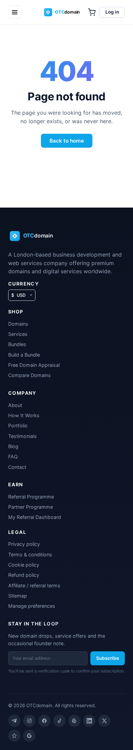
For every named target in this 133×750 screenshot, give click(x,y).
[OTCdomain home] (66, 12)
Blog (13, 446)
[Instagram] (29, 721)
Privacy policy (24, 544)
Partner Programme (30, 507)
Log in (112, 12)
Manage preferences (31, 606)
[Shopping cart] (92, 12)
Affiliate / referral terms (34, 585)
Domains (18, 324)
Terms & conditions (30, 554)
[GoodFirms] (14, 736)
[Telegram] (14, 721)
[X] (104, 721)
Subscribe (107, 658)
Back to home (66, 140)
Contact (17, 467)
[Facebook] (44, 721)
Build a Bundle (24, 355)
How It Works (24, 415)
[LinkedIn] (89, 721)
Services (18, 334)
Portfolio (18, 425)
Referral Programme (31, 497)
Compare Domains (29, 375)
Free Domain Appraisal (34, 365)
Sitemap (17, 596)
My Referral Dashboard (34, 517)
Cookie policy (23, 565)
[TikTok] (59, 721)
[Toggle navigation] (14, 12)
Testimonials (22, 436)
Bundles (17, 344)
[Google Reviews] (29, 736)
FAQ (13, 456)
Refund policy (23, 575)
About (15, 405)
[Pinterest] (74, 721)
